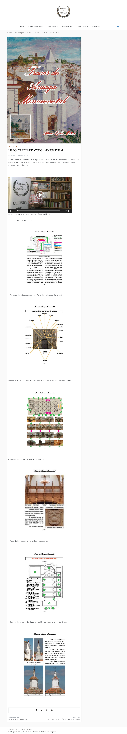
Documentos (67, 26)
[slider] (38, 210)
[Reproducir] (11, 211)
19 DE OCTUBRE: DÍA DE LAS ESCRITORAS (64, 719)
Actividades (51, 26)
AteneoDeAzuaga (24, 155)
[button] (40, 195)
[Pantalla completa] (69, 211)
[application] (40, 195)
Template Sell (54, 732)
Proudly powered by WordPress (19, 732)
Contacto (96, 26)
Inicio (22, 26)
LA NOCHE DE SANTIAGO (18, 719)
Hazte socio (83, 26)
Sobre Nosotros (35, 26)
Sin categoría (12, 146)
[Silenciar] (66, 211)
